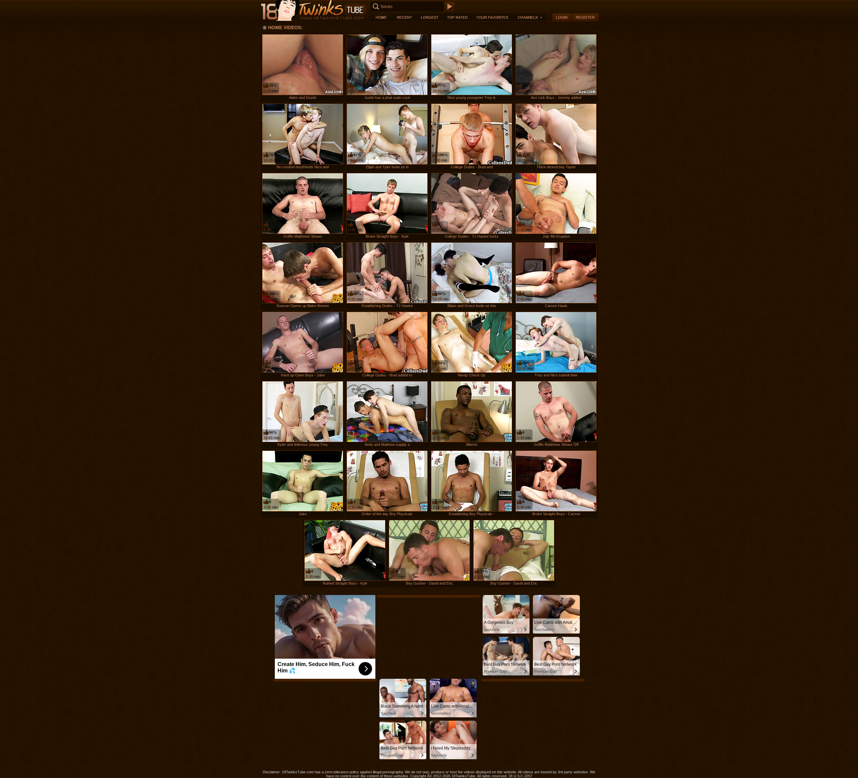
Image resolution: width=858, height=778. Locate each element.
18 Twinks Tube (313, 10)
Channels (529, 17)
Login (561, 17)
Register (585, 17)
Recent (404, 17)
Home (381, 17)
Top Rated (457, 17)
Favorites (493, 17)
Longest (429, 17)
